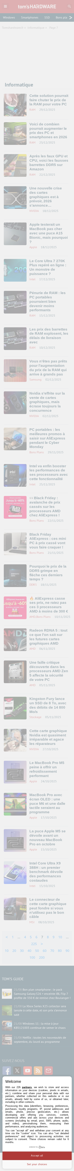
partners (27, 1087)
